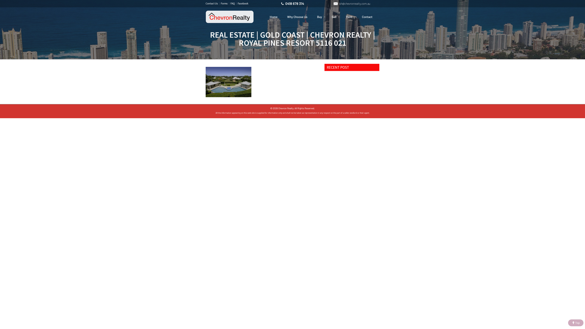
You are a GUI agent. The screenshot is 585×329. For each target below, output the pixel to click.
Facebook (243, 3)
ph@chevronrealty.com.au (354, 3)
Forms (224, 3)
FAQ (232, 3)
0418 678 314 (294, 3)
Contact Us (212, 3)
